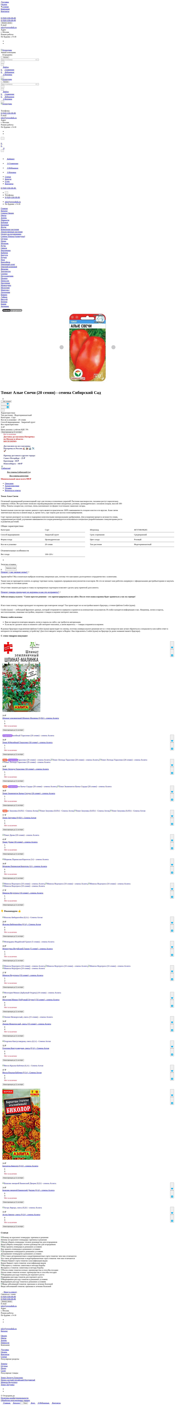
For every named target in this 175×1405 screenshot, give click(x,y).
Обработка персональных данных (15, 1400)
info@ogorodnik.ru (9, 27)
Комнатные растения (10, 229)
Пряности (5, 220)
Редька (4, 257)
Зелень (4, 218)
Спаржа (4, 273)
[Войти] (2, 141)
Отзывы (8, 488)
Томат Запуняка (7, 1384)
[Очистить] (37, 60)
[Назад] (6, 192)
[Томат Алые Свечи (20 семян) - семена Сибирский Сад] (87, 347)
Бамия (3, 304)
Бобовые (4, 222)
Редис (3, 246)
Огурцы (4, 239)
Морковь (4, 243)
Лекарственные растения (11, 232)
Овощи (4, 1336)
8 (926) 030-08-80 (8, 18)
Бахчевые (5, 225)
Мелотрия (5, 287)
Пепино (4, 278)
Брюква (4, 301)
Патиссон (5, 280)
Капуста (4, 255)
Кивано (4, 294)
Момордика (6, 285)
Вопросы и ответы (13, 490)
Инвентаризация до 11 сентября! (12, 432)
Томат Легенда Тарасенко (12, 1377)
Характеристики (12, 486)
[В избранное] (5, 404)
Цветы (3, 215)
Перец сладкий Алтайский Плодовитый (18, 1380)
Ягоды (3, 227)
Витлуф (4, 299)
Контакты (5, 1354)
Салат (3, 1370)
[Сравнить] (5, 407)
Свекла (4, 248)
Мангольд (5, 290)
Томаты (4, 1363)
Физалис (4, 269)
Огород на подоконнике (11, 234)
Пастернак (5, 283)
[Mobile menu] (2, 101)
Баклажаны (6, 250)
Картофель (5, 262)
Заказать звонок (7, 23)
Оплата (4, 1352)
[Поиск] (2, 138)
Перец (3, 241)
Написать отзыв (11, 568)
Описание (9, 483)
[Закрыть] (2, 151)
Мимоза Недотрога (9, 1382)
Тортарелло (6, 271)
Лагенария (5, 292)
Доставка (5, 1349)
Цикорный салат (8, 264)
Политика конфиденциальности (14, 1398)
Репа (3, 259)
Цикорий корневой (9, 266)
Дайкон (4, 297)
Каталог (4, 1331)
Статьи (4, 1356)
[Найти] (2, 62)
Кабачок (4, 253)
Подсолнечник (7, 276)
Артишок (5, 306)
